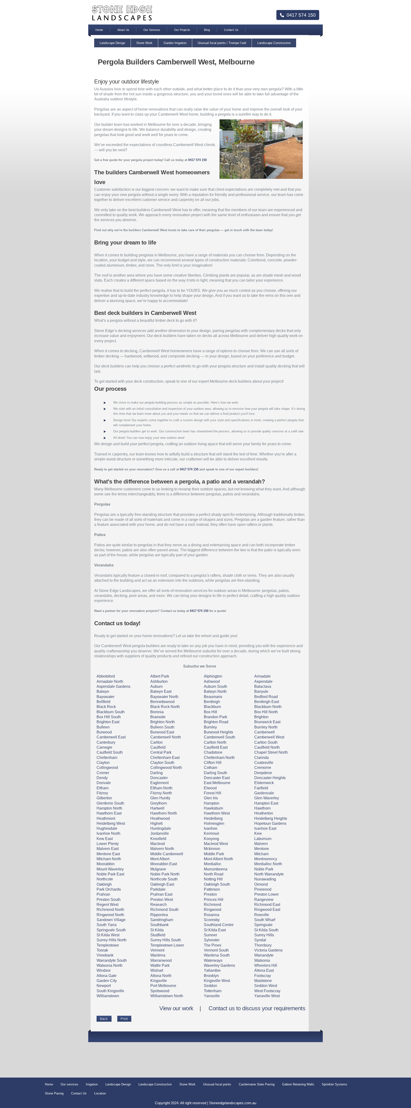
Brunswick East (267, 722)
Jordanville (159, 833)
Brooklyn (211, 976)
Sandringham (161, 920)
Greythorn (158, 803)
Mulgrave (158, 869)
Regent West (107, 905)
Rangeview (264, 900)
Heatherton (263, 813)
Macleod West (216, 844)
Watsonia (262, 960)
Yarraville (212, 996)
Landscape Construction (274, 43)
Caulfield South (110, 752)
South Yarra (107, 925)
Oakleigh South (217, 884)
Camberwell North (165, 737)
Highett (156, 823)
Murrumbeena (215, 869)
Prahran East (161, 894)
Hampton (211, 803)
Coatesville (263, 763)
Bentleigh (212, 702)
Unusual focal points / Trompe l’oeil (222, 43)
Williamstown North (166, 996)
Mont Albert (159, 859)
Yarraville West (267, 996)
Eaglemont (159, 783)
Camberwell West (269, 737)
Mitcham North (109, 859)
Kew (258, 833)
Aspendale (263, 681)
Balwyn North (215, 691)
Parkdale (158, 889)
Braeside (158, 717)
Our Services (151, 30)
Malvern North (162, 849)
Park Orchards (109, 889)
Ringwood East (267, 910)
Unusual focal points (217, 1084)
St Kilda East (215, 930)
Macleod (157, 844)
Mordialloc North (268, 864)
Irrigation (92, 1084)
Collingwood (107, 768)
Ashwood (212, 681)
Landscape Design (112, 43)
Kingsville (158, 981)
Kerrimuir (211, 833)
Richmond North (110, 910)
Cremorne (262, 768)
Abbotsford (106, 676)
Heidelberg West (111, 823)
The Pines (212, 945)
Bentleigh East (266, 702)
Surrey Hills (264, 935)
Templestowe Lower (167, 945)
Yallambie (212, 970)
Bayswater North (164, 697)
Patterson (212, 889)
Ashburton (159, 681)
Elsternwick (264, 783)
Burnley (210, 727)
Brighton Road (216, 722)
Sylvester (212, 940)
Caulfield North (267, 747)
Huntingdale (160, 828)
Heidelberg (213, 818)
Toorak (102, 950)
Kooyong (211, 839)
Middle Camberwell (166, 854)
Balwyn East (160, 691)
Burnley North (266, 727)
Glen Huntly (160, 798)
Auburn (156, 686)
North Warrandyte (269, 874)
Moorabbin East (163, 864)
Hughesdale (107, 828)
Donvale (104, 783)
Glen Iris (211, 798)
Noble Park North (165, 874)
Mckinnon (212, 849)
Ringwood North (110, 915)
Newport (104, 986)
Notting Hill (213, 879)
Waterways (213, 960)
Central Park (160, 752)
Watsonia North (109, 965)
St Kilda (157, 930)
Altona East (264, 970)
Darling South (215, 773)
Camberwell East (111, 737)
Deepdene (263, 773)
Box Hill (210, 712)
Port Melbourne (163, 986)
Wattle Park (160, 965)
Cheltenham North (219, 758)
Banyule (261, 691)
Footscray (262, 976)
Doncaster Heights (270, 778)
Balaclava (262, 686)
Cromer (103, 773)
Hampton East (266, 803)
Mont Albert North (218, 859)
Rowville (261, 915)
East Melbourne (217, 783)
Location (100, 1093)
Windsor (104, 970)
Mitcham (261, 854)
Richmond (212, 905)
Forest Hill (212, 793)
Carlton (156, 742)
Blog (207, 30)
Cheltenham (107, 758)
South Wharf (264, 920)
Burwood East (162, 732)
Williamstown (108, 996)
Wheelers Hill (265, 965)
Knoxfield (158, 839)
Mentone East (108, 854)
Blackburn (212, 707)
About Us (123, 30)
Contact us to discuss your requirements (257, 1008)
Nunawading (265, 879)
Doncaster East (217, 778)
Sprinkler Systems (334, 1084)
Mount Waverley (110, 869)
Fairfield (261, 788)
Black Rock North (165, 707)
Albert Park (159, 676)
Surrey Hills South (165, 940)
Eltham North (161, 788)
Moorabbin (106, 864)
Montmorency (265, 859)
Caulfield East (216, 747)
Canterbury (106, 742)
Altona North (160, 976)
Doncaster (159, 778)
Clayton (103, 763)
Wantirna (157, 955)
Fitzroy (102, 793)
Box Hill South (109, 717)
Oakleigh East (162, 884)
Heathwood (160, 818)
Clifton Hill (212, 763)
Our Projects (182, 30)
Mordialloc (212, 864)
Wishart (156, 970)
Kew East (105, 839)
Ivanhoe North (108, 833)
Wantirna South (217, 955)
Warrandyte (264, 955)
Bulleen (103, 727)
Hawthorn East (109, 813)
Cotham (210, 768)
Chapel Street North (271, 752)
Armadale (262, 676)
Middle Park (214, 854)
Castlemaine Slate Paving (256, 1084)
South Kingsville (110, 991)
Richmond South (164, 910)
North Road (213, 874)
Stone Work (144, 43)
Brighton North (162, 722)
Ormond (261, 884)
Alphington (213, 676)
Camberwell (264, 732)
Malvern (261, 844)
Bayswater (105, 697)
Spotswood (159, 991)
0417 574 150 (300, 15)
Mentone (261, 849)
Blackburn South (111, 712)
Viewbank (105, 955)
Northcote (105, 879)
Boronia (157, 712)
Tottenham (212, 991)
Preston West (161, 900)
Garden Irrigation (175, 43)
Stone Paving (54, 1093)
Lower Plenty (108, 844)
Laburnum (262, 839)
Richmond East (267, 905)
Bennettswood (162, 702)
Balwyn (103, 691)
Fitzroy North (161, 793)
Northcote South (164, 879)
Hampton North (109, 808)
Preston (210, 894)
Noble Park (263, 869)
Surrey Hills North (112, 940)
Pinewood (262, 889)
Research (158, 905)
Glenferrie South (110, 803)
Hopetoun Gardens (270, 823)
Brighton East (108, 722)
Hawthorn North (163, 813)
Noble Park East (110, 874)
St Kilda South (266, 930)
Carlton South (266, 742)
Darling (156, 773)
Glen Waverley (266, 798)
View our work (176, 1008)
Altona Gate (107, 976)
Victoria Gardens (268, 950)
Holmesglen (214, 823)
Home (99, 30)
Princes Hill (213, 900)
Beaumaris (213, 697)
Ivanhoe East (265, 828)
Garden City (107, 981)
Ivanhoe (210, 828)
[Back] (104, 1019)
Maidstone (263, 981)
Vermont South (216, 950)
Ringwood (212, 910)
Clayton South (162, 763)
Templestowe (108, 945)
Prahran (103, 894)
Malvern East (108, 849)
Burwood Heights (218, 732)
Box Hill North (266, 712)
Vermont (157, 950)
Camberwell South (219, 737)
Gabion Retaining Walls (298, 1084)
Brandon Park (215, 717)
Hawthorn (262, 808)
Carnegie (104, 747)
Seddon (210, 986)
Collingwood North (166, 768)
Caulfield (158, 747)
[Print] (124, 1019)
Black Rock (106, 707)
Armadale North (110, 681)
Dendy (102, 778)
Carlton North (215, 742)
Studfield (157, 935)
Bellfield (103, 702)
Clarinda (261, 758)
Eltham (102, 788)
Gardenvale (264, 793)
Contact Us (231, 30)
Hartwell (157, 808)
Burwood (104, 732)
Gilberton (104, 798)
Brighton (261, 717)
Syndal (260, 940)
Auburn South (215, 686)
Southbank (159, 925)
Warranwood (161, 960)
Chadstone (213, 752)
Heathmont (106, 818)
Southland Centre (219, 925)
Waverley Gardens (219, 965)
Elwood (210, 788)
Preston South (109, 900)
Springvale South (111, 930)
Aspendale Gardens (113, 686)
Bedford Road (266, 697)
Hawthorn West (217, 813)
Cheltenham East (165, 758)
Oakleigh (104, 884)
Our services (69, 1084)
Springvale (263, 925)
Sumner (210, 935)
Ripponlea (159, 915)
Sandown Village (111, 920)
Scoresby (212, 920)
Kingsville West (217, 981)
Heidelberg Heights (270, 818)
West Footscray (267, 991)
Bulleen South (162, 727)
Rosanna (211, 915)
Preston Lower (266, 894)
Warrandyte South (112, 960)
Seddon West (265, 986)
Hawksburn (213, 808)
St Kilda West (108, 935)
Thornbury (263, 945)
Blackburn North (268, 707)
